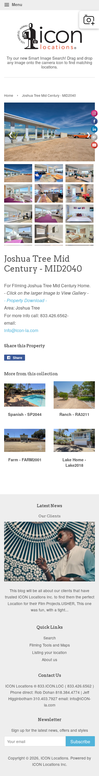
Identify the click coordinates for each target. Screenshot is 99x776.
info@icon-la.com (21, 330)
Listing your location (49, 652)
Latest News (49, 505)
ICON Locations (54, 758)
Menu (16, 4)
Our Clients (49, 516)
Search (49, 637)
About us (49, 659)
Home (8, 95)
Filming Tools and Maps (49, 645)
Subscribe (80, 741)
